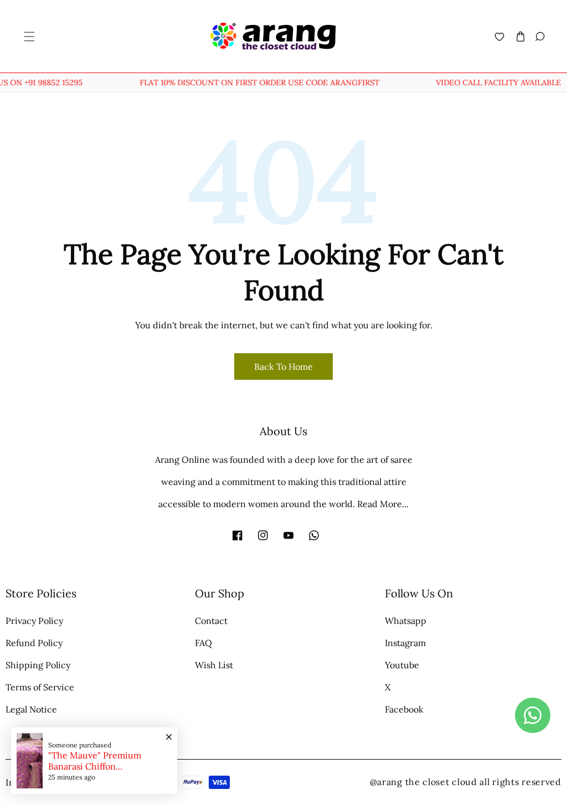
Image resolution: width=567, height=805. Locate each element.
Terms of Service (40, 687)
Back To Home (283, 366)
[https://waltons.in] (478, 781)
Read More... (383, 503)
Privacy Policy (34, 620)
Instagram (405, 642)
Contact (211, 620)
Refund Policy (34, 642)
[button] (28, 36)
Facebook (404, 709)
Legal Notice (31, 709)
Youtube (402, 664)
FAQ (203, 642)
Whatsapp (405, 620)
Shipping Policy (38, 664)
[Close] (169, 731)
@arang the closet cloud (423, 781)
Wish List (214, 664)
